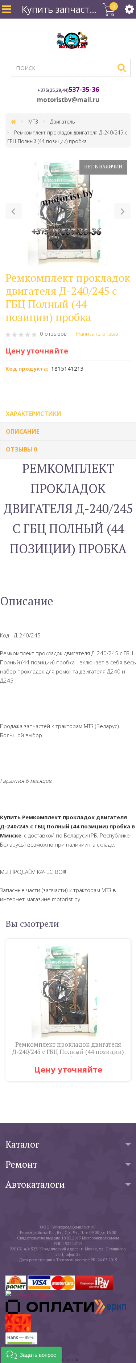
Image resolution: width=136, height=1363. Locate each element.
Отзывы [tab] (21, 449)
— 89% (20, 1337)
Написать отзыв (97, 333)
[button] (13, 211)
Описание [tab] (22, 431)
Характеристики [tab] (33, 414)
